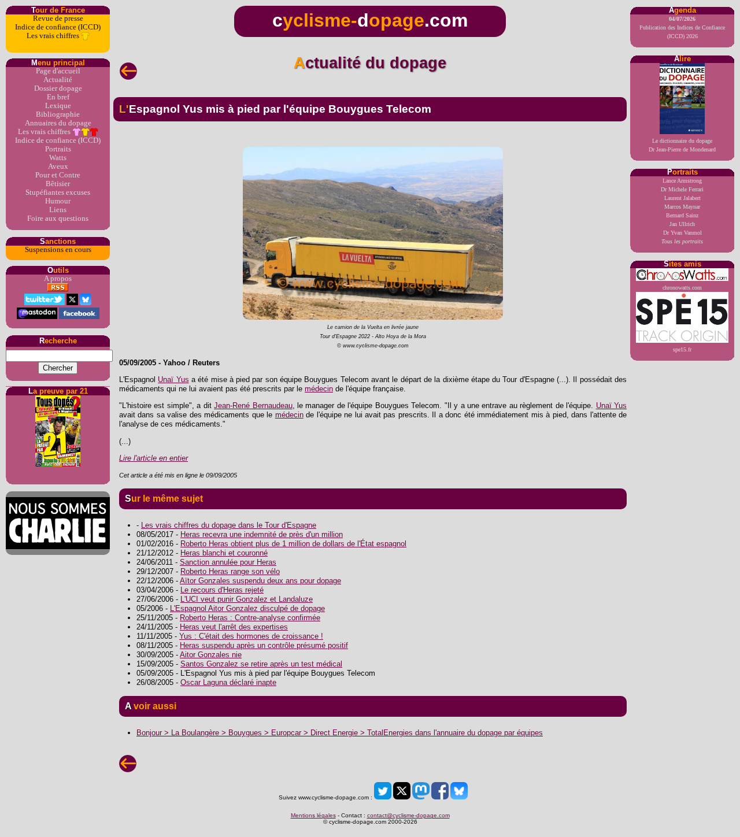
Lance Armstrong (682, 180)
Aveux (58, 166)
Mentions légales (313, 815)
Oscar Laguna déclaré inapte (228, 682)
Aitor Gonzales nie (211, 654)
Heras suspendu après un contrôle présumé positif (264, 645)
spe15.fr (682, 349)
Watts (57, 158)
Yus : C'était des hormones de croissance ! (251, 636)
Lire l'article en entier (153, 458)
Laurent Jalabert (682, 198)
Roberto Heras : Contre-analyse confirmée (250, 617)
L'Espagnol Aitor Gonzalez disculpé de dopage (247, 608)
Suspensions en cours (58, 250)
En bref (58, 97)
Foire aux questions (57, 218)
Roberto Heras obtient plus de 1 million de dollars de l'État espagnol (293, 543)
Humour (58, 201)
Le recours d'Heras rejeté (222, 590)
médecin (319, 388)
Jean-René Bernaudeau (253, 405)
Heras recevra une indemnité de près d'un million (261, 534)
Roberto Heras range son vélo (230, 571)
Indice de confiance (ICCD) (58, 27)
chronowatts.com (682, 287)
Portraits (58, 149)
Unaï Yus (173, 379)
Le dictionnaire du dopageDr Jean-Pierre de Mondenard (682, 145)
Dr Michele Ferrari (682, 189)
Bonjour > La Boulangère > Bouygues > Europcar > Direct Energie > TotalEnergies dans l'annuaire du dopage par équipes (339, 732)
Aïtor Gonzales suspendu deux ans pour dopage (260, 580)
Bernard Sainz (682, 215)
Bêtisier (58, 184)
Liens (57, 210)
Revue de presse (58, 18)
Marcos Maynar (682, 206)
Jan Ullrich (682, 224)
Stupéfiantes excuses (57, 192)
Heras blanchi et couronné (224, 553)
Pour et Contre (57, 175)
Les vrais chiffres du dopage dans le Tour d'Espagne (228, 525)
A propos (58, 279)
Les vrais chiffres (54, 36)
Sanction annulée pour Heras (228, 562)
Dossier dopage (58, 88)
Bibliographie (58, 114)
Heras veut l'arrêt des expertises (234, 627)
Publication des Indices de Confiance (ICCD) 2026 (682, 27)
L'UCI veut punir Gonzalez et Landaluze (246, 599)
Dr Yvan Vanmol (682, 232)
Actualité (57, 80)
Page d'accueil (58, 71)
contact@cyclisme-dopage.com (408, 815)
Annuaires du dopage (58, 123)
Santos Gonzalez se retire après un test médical (261, 664)
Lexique (58, 106)
